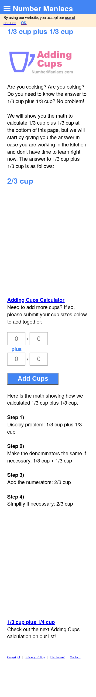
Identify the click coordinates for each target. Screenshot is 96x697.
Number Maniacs (43, 8)
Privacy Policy (35, 657)
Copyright (13, 657)
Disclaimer (57, 657)
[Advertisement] (48, 240)
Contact (75, 657)
